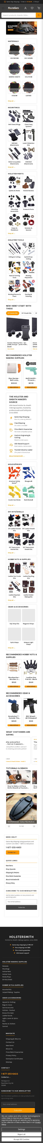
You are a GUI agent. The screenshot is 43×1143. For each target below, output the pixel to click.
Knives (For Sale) (8, 1013)
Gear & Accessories (18, 607)
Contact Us (10, 1042)
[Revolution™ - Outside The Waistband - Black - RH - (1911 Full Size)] (14, 706)
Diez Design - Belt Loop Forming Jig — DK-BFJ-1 (14, 379)
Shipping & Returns (12, 872)
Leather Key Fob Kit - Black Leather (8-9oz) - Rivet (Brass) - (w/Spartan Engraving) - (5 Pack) (31, 678)
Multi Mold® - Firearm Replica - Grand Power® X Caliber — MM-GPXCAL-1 (31, 379)
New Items (9, 865)
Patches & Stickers (8, 1024)
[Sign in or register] (25, 8)
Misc (4, 1021)
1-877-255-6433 (13, 847)
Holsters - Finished (8, 1010)
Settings (21, 1129)
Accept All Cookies (21, 1139)
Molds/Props (15, 464)
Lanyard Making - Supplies (11, 992)
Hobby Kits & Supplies (19, 559)
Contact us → (12, 852)
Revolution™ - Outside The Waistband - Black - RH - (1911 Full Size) (14, 717)
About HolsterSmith (12, 879)
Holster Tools (16, 240)
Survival (5, 1026)
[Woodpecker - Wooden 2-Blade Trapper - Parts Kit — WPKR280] (14, 667)
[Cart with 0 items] (39, 8)
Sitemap (9, 1062)
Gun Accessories (8, 1007)
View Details (14, 387)
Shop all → (11, 101)
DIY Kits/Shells (16, 512)
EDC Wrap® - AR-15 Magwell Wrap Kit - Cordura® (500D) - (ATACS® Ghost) (31, 717)
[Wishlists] (32, 8)
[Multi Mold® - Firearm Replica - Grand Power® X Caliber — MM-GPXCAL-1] (31, 368)
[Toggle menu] (3, 8)
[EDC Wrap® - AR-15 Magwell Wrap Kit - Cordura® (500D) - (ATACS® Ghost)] (31, 706)
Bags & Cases (7, 1005)
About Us (9, 1049)
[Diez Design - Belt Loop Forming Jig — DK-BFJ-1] (14, 368)
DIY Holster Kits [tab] (13, 313)
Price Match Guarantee (13, 876)
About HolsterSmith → (17, 456)
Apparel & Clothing (8, 1002)
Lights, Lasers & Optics (10, 1018)
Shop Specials (11, 869)
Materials (13, 41)
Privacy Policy (10, 883)
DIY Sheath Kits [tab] (26, 313)
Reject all (21, 1134)
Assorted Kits (6, 989)
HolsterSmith (21, 936)
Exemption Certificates (14, 1059)
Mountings (14, 108)
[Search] (39, 15)
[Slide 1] (21, 27)
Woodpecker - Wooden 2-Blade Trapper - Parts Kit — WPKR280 (14, 678)
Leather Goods (7, 1015)
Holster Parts (16, 174)
